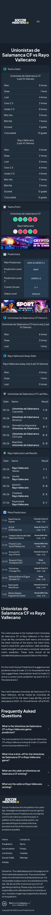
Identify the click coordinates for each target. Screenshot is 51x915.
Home (5, 839)
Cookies (23, 853)
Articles (5, 862)
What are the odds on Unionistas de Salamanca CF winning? (21, 772)
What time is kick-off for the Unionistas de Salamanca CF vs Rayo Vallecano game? (23, 757)
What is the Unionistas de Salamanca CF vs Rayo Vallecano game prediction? (21, 729)
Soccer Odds (8, 857)
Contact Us (25, 839)
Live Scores (7, 853)
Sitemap (23, 857)
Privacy (23, 848)
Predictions (7, 844)
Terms (22, 844)
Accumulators (8, 848)
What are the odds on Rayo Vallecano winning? (22, 785)
